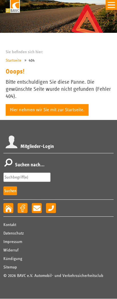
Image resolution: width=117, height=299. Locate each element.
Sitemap (10, 267)
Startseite (13, 60)
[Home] (8, 208)
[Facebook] (23, 208)
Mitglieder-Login (37, 146)
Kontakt (9, 225)
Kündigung (12, 259)
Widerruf (10, 250)
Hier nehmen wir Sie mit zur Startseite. (47, 109)
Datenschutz (13, 233)
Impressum (12, 242)
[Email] (37, 208)
